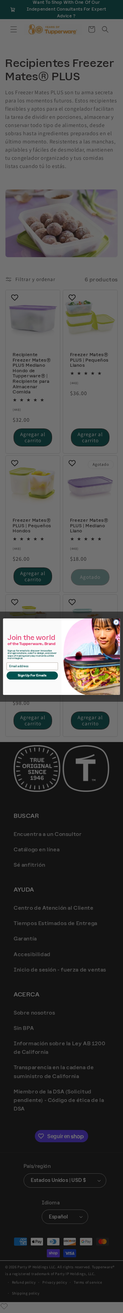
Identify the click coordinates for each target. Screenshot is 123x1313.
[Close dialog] (116, 622)
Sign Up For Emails (32, 675)
